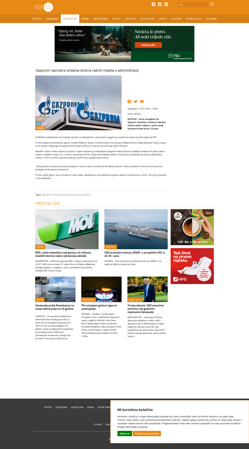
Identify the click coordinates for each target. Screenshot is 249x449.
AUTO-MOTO (147, 18)
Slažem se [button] (125, 433)
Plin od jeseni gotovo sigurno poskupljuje (99, 307)
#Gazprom (47, 194)
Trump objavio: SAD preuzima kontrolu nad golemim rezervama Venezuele (146, 308)
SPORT (163, 18)
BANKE (85, 18)
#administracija (74, 194)
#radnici (87, 194)
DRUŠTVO (130, 18)
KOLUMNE (211, 18)
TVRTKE (116, 18)
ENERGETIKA (70, 18)
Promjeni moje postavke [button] (147, 433)
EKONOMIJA (52, 18)
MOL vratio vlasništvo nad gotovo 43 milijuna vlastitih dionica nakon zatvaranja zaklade (63, 254)
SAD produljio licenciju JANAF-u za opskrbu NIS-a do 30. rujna (134, 254)
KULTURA (176, 18)
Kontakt (98, 424)
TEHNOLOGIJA (193, 18)
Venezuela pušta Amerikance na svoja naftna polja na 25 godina (54, 307)
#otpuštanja (59, 194)
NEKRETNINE (101, 18)
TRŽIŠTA (36, 18)
